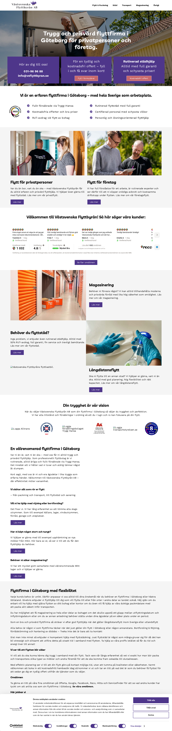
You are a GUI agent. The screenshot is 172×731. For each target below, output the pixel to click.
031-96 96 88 (33, 71)
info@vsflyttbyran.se (33, 75)
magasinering (45, 612)
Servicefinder (115, 683)
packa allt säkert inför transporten (34, 607)
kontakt (97, 631)
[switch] (73, 726)
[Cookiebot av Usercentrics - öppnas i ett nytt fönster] (16, 726)
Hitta (100, 683)
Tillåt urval (151, 708)
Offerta (63, 683)
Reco (93, 683)
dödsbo (53, 631)
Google (72, 683)
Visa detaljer (135, 726)
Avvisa (151, 715)
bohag (65, 603)
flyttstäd (102, 637)
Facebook (83, 683)
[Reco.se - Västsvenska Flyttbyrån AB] (15, 111)
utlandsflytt (151, 622)
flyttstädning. (83, 637)
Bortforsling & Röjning (146, 628)
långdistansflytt (113, 622)
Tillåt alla (151, 700)
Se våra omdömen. (83, 686)
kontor (79, 603)
